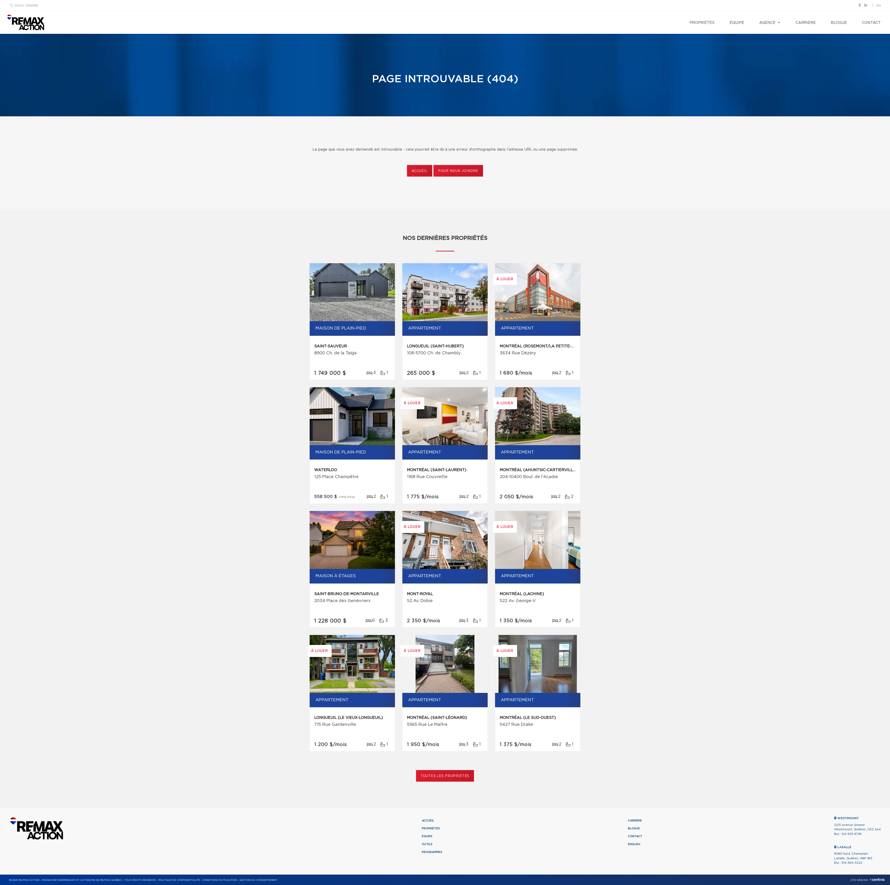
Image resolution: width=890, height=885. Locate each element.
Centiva (877, 879)
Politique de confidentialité (179, 880)
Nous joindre (26, 5)
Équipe (737, 23)
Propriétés (702, 23)
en (879, 5)
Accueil (420, 171)
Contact (871, 23)
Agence (767, 23)
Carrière (806, 23)
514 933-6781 (851, 834)
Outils (427, 844)
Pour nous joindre (458, 171)
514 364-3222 (851, 862)
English (634, 844)
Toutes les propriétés (445, 776)
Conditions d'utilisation (219, 880)
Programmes (432, 852)
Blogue (839, 23)
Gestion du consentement (258, 880)
